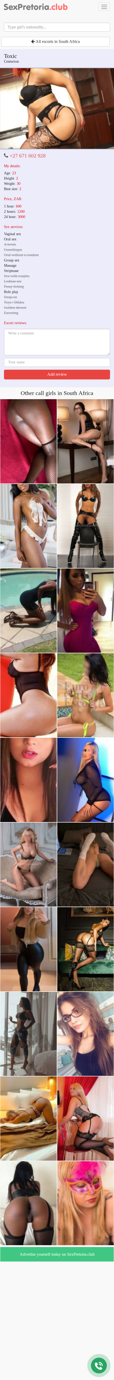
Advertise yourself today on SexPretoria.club (57, 1254)
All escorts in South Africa (57, 41)
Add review (57, 374)
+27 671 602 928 (28, 156)
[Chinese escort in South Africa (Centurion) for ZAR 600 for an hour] (57, 108)
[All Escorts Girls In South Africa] (36, 6)
